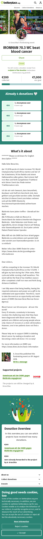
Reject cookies (21, 526)
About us (39, 8)
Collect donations (28, 8)
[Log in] (40, 2)
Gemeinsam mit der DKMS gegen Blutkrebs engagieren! (18, 449)
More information (21, 522)
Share (21, 58)
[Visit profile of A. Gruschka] (21, 34)
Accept (22, 533)
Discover (17, 8)
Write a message (20, 362)
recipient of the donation (17, 70)
